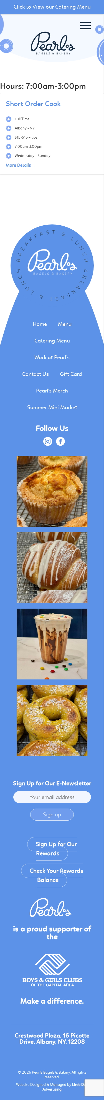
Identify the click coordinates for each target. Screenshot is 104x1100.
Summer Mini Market (52, 407)
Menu (65, 324)
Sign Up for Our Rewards (56, 849)
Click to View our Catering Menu (52, 7)
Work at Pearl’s (52, 357)
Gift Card (71, 374)
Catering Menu (52, 341)
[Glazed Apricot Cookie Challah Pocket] (52, 567)
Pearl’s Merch (52, 391)
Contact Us (35, 374)
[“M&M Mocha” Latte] (52, 644)
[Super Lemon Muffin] (52, 491)
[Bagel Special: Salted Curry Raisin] (52, 720)
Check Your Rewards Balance (56, 875)
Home (40, 324)
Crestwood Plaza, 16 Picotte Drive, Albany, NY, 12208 (52, 1038)
